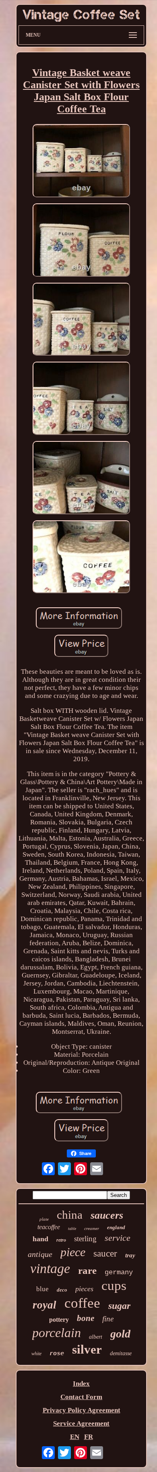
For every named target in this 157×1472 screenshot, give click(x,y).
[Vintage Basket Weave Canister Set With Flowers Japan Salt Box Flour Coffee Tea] (81, 161)
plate (44, 1219)
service (117, 1238)
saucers (107, 1215)
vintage (50, 1268)
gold (120, 1333)
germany (119, 1272)
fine (108, 1319)
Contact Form (81, 1397)
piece (72, 1252)
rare (87, 1270)
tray (130, 1255)
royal (44, 1305)
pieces (84, 1289)
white (36, 1353)
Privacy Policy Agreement (81, 1410)
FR (88, 1437)
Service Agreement (81, 1423)
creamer (91, 1228)
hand (40, 1239)
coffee (82, 1303)
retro (61, 1240)
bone (85, 1318)
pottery (59, 1319)
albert (95, 1337)
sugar (119, 1305)
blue (42, 1289)
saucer (105, 1253)
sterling (85, 1238)
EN (74, 1437)
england (116, 1227)
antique (40, 1254)
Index (81, 1383)
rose (57, 1353)
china (70, 1214)
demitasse (121, 1353)
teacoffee (48, 1227)
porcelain (56, 1332)
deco (62, 1290)
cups (113, 1285)
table (72, 1228)
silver (87, 1349)
